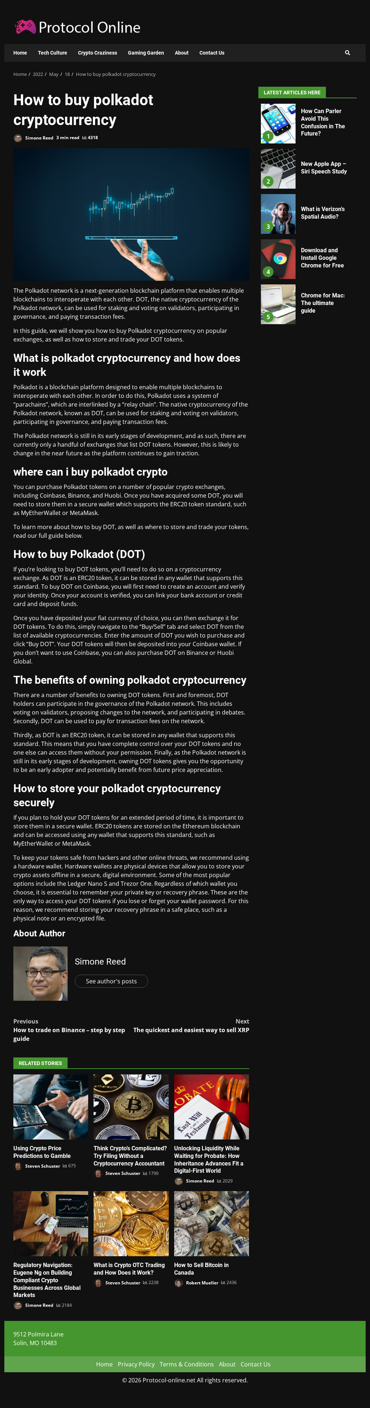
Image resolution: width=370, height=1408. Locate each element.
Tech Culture (52, 53)
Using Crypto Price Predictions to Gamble (50, 1106)
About (182, 53)
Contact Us (211, 53)
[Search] (347, 53)
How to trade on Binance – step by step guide (69, 1030)
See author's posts (111, 981)
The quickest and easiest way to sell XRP (191, 1025)
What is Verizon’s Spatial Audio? (278, 214)
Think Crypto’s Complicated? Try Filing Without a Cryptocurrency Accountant (131, 1106)
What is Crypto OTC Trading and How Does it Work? (131, 1223)
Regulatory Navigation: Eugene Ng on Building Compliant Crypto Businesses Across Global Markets (50, 1223)
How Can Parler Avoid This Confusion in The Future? (278, 123)
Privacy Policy (136, 1364)
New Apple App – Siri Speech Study (278, 169)
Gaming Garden (146, 53)
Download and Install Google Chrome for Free (278, 259)
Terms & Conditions (187, 1364)
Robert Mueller (201, 1282)
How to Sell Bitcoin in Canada (211, 1223)
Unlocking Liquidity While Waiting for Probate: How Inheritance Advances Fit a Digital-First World (211, 1106)
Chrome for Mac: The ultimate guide (278, 304)
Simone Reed (38, 137)
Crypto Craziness (97, 53)
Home (20, 53)
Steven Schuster (42, 1166)
